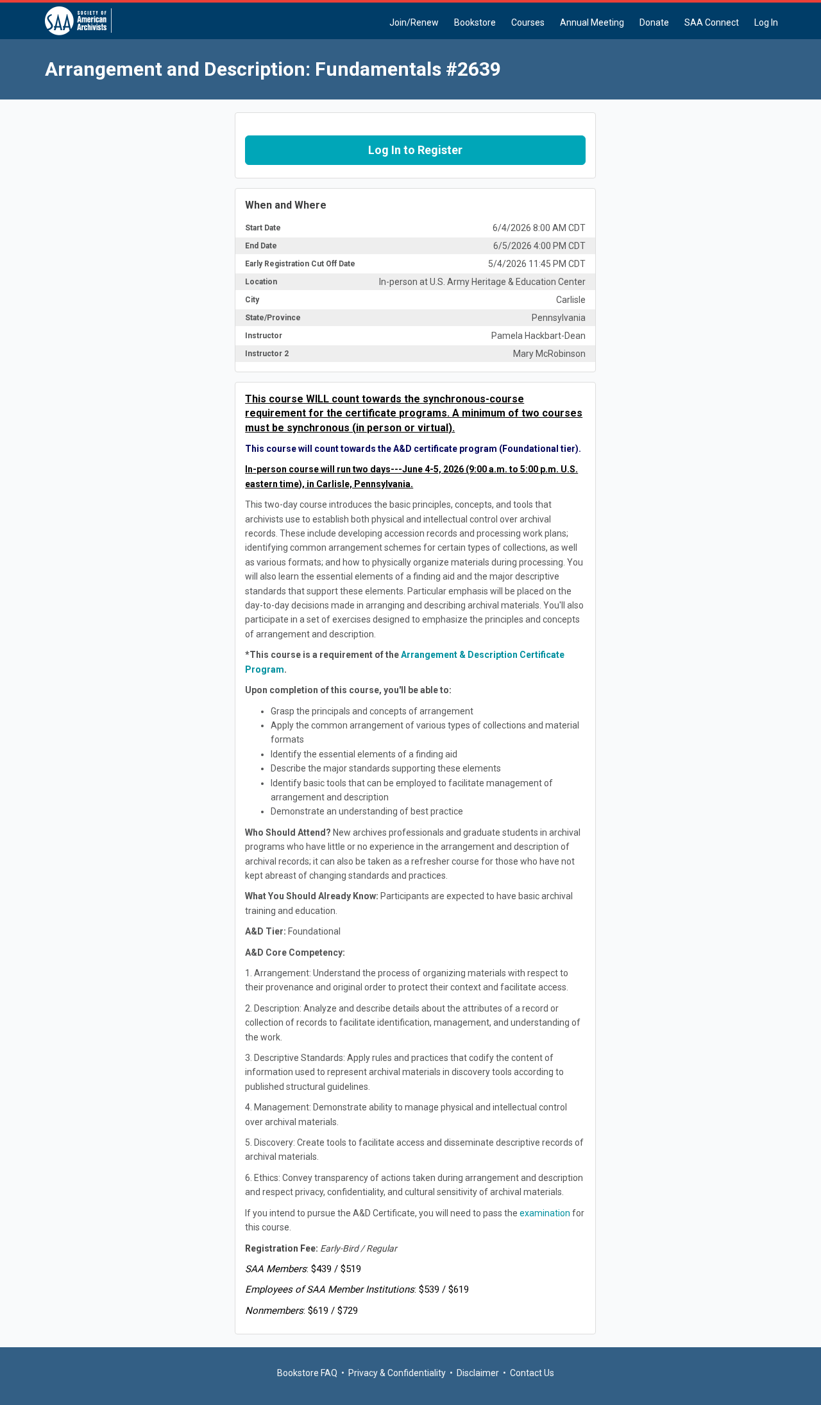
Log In (766, 22)
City (252, 299)
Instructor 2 (267, 353)
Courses (528, 22)
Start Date (263, 227)
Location (261, 281)
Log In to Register (415, 150)
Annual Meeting (592, 22)
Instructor (263, 335)
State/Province (273, 317)
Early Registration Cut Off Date (300, 263)
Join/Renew (414, 22)
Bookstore (475, 22)
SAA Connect (711, 22)
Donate (654, 22)
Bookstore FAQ (307, 1373)
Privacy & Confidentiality (397, 1373)
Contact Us (532, 1373)
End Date (261, 245)
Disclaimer (478, 1373)
